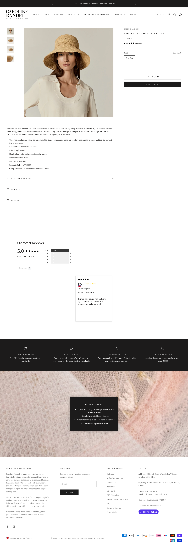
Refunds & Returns (115, 478)
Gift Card (111, 491)
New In (36, 14)
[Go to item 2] (10, 40)
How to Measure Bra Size (117, 499)
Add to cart (152, 77)
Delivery (110, 474)
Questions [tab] (23, 268)
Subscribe (69, 492)
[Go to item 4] (10, 58)
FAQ (108, 504)
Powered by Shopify (94, 538)
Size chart (177, 53)
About (133, 14)
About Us (110, 487)
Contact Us (111, 482)
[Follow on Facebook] (7, 526)
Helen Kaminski (131, 29)
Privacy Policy (112, 512)
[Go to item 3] (10, 49)
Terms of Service (114, 508)
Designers (120, 14)
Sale (47, 14)
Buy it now (152, 84)
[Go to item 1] (10, 31)
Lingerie (58, 14)
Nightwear (73, 14)
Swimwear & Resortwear (97, 14)
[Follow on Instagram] (14, 526)
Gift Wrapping (113, 495)
